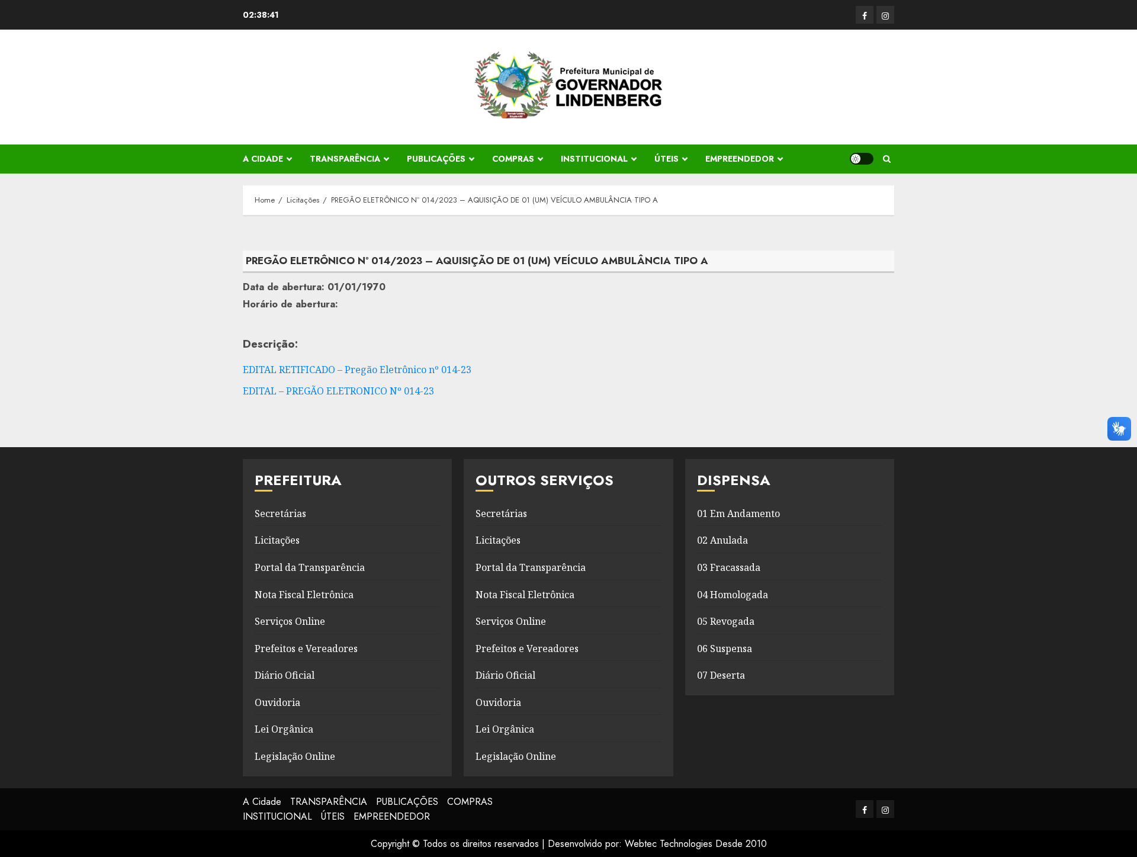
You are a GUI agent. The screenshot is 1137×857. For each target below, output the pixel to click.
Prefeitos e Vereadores (306, 648)
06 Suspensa (724, 648)
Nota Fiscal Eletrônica (304, 594)
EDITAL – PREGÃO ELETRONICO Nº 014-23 (338, 390)
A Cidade (263, 159)
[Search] (886, 159)
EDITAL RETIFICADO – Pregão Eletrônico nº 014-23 (357, 369)
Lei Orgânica (284, 729)
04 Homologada (732, 594)
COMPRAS (513, 159)
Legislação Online (295, 756)
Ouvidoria (277, 702)
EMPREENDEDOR (739, 159)
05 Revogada (725, 621)
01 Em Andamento (738, 513)
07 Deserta (721, 675)
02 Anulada (722, 540)
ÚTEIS (666, 159)
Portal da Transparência (310, 567)
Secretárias (280, 513)
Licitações (277, 540)
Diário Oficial (284, 675)
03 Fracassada (728, 567)
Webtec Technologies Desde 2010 (696, 843)
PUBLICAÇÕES (436, 159)
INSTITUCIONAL (594, 159)
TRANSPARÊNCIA (345, 159)
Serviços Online (290, 621)
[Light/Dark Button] (861, 159)
